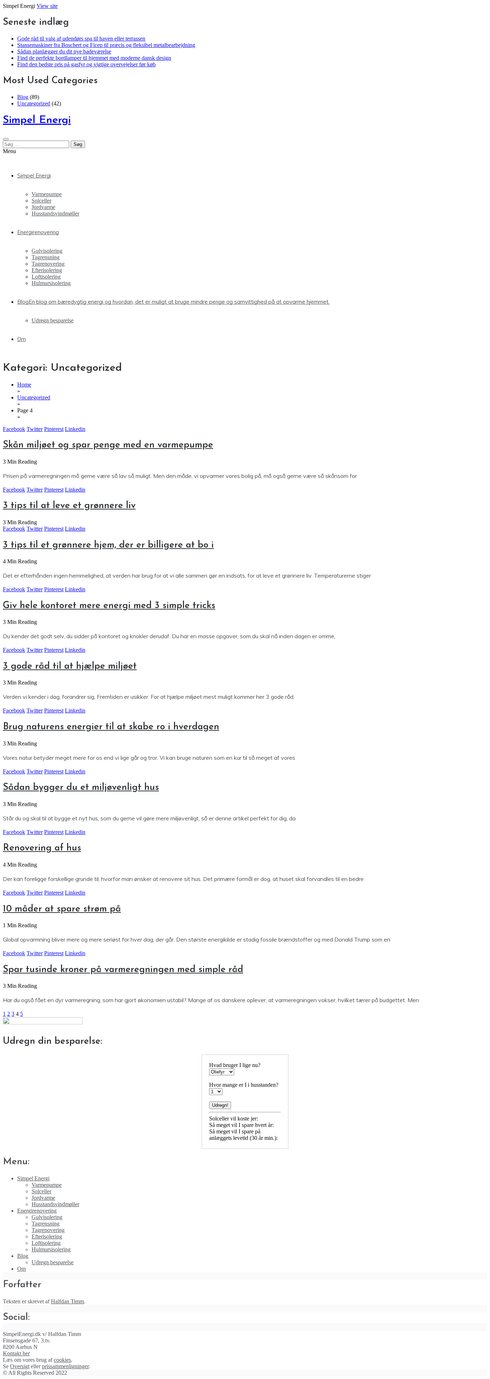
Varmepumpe (47, 194)
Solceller (41, 201)
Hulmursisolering (51, 283)
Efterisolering (47, 270)
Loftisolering (46, 277)
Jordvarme (43, 207)
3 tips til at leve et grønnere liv (69, 506)
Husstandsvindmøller (55, 213)
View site (47, 6)
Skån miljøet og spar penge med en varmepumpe (108, 445)
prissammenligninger (65, 1366)
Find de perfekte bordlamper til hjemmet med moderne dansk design (94, 58)
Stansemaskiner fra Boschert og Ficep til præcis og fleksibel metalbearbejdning (106, 45)
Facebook (14, 429)
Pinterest (53, 429)
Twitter (35, 429)
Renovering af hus (42, 848)
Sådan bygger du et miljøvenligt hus (81, 787)
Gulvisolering (47, 251)
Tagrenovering (48, 264)
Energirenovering (38, 232)
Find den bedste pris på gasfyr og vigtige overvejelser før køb (86, 64)
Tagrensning (46, 257)
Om (21, 339)
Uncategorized (33, 103)
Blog (22, 97)
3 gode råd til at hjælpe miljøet (70, 666)
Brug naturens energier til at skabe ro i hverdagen (111, 727)
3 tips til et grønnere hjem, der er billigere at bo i (108, 545)
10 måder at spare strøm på (62, 909)
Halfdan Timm (67, 1301)
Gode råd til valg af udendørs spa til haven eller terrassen (81, 38)
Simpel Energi (37, 120)
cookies (62, 1360)
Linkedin (75, 429)
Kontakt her (16, 1353)
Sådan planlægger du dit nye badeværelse (64, 51)
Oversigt (19, 1366)
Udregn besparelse (53, 320)
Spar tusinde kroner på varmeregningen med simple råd (123, 970)
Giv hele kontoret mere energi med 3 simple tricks (109, 606)
